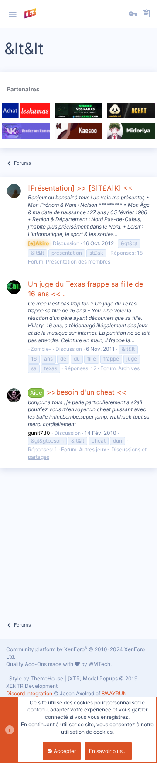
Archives (129, 368)
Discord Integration (29, 693)
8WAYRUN (114, 693)
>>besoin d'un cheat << (78, 392)
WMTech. (100, 664)
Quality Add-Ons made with (40, 664)
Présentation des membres (78, 261)
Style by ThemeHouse (36, 678)
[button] (12, 14)
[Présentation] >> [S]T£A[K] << (80, 188)
